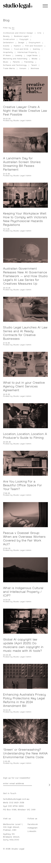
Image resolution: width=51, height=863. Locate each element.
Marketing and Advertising (15, 58)
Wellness (35, 68)
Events (6, 46)
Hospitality (8, 52)
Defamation (8, 42)
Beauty (6, 36)
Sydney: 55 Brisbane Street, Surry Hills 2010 (11, 837)
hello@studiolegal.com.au (16, 799)
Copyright (24, 39)
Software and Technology (15, 65)
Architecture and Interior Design (18, 33)
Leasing (18, 55)
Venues (22, 68)
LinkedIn (32, 831)
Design (21, 42)
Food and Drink (21, 49)
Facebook (33, 824)
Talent (34, 65)
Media (34, 58)
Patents (16, 62)
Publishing (28, 62)
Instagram (33, 827)
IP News (7, 55)
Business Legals (21, 36)
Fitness (6, 49)
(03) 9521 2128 (16, 802)
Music (5, 62)
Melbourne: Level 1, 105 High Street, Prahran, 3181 (13, 827)
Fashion (17, 46)
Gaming (36, 49)
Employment (34, 42)
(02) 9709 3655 (16, 806)
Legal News (32, 55)
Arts (39, 33)
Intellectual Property (27, 52)
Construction (9, 39)
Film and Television (33, 46)
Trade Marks (9, 68)
